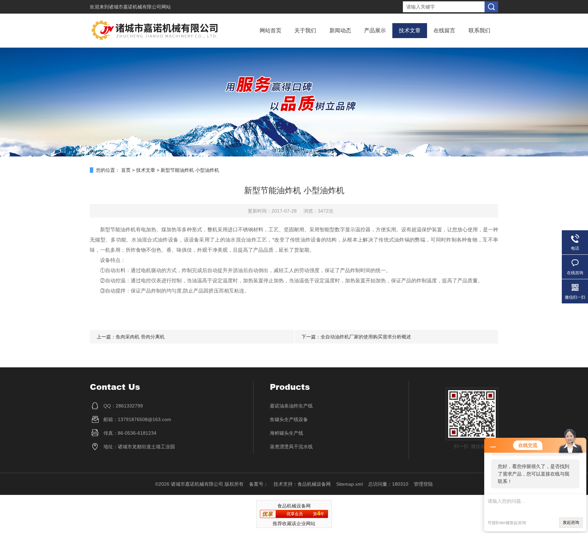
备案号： (258, 484)
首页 (126, 170)
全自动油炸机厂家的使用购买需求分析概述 (366, 336)
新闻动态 (340, 30)
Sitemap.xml (349, 484)
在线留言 (444, 30)
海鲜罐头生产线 (286, 433)
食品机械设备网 (314, 484)
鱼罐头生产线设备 (289, 419)
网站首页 (270, 30)
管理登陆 (423, 484)
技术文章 (410, 30)
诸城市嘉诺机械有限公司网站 (140, 7)
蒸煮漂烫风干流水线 (291, 446)
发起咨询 (571, 522)
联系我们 (479, 30)
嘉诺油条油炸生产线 (291, 406)
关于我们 (305, 30)
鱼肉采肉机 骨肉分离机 (140, 336)
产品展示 (375, 30)
